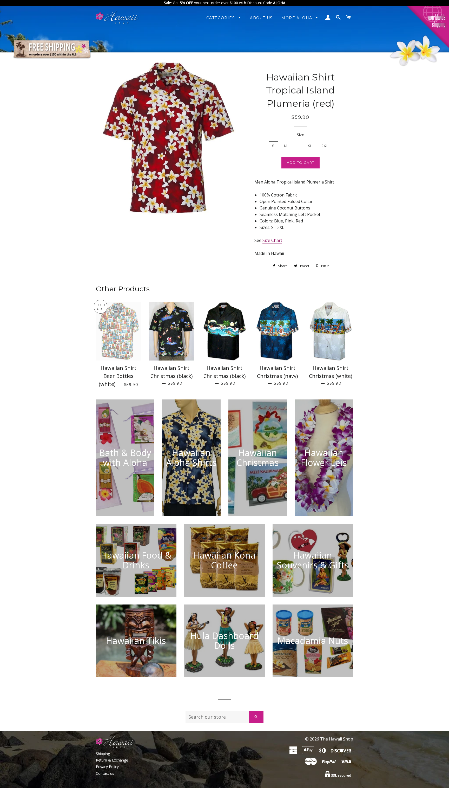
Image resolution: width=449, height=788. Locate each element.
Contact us (105, 773)
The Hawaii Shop (336, 739)
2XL (325, 146)
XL (310, 146)
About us (261, 18)
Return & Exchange (112, 760)
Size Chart (272, 240)
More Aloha (297, 18)
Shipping (103, 753)
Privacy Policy (107, 766)
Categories (221, 18)
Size (300, 135)
